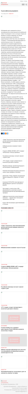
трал (7, 108)
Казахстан (4, 347)
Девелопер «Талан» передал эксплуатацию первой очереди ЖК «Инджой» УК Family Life (14, 177)
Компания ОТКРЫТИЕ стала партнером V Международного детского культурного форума (13, 183)
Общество (3, 369)
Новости (11, 13)
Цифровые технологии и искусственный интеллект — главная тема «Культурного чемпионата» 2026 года (13, 198)
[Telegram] (7, 133)
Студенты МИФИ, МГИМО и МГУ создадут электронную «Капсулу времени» (13, 151)
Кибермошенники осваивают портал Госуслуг (12, 146)
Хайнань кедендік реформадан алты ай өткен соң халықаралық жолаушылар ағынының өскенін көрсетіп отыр (13, 351)
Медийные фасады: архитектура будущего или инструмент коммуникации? (13, 166)
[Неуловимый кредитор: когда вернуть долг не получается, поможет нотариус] (14, 368)
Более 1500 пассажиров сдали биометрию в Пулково (13, 203)
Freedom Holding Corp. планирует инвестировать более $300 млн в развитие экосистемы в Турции (12, 329)
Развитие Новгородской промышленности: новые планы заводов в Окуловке (14, 171)
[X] (2, 133)
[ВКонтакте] (4, 133)
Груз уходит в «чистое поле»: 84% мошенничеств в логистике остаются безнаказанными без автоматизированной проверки (13, 190)
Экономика (4, 325)
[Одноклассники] (5, 133)
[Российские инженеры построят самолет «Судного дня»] (14, 283)
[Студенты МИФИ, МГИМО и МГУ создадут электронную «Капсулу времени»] (14, 263)
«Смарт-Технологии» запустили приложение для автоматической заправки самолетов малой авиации (14, 141)
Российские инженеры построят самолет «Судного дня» (13, 156)
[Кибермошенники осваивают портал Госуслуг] (14, 244)
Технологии (4, 223)
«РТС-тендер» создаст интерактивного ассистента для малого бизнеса (12, 161)
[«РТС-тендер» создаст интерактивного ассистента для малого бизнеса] (14, 303)
